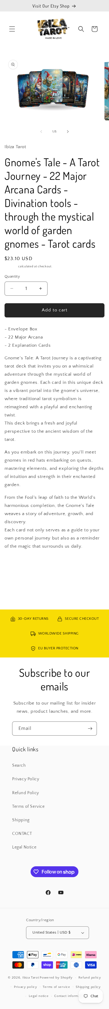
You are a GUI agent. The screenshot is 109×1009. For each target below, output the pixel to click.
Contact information (70, 996)
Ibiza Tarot (30, 977)
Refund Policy (25, 793)
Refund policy (89, 977)
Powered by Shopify (56, 977)
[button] (12, 29)
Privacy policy (25, 987)
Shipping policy (88, 987)
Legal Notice (24, 847)
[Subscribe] (90, 728)
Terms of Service (28, 806)
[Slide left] (41, 131)
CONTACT (22, 833)
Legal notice (38, 996)
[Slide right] (67, 131)
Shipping (11, 266)
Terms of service (56, 987)
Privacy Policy (25, 779)
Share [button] (16, 564)
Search (19, 765)
